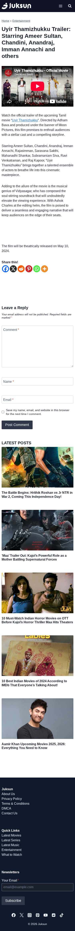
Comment (11, 329)
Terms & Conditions (15, 803)
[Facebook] (5, 268)
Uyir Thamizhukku (25, 120)
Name (8, 381)
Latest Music (10, 845)
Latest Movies (11, 835)
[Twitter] (22, 915)
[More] (44, 268)
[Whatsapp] (36, 268)
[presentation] (37, 467)
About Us (8, 794)
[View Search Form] (69, 6)
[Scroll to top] (65, 923)
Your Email (10, 880)
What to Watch (12, 854)
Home (5, 20)
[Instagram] (30, 915)
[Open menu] (60, 6)
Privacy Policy (12, 798)
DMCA (6, 808)
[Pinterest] (28, 268)
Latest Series (11, 840)
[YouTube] (46, 915)
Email (8, 399)
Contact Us (9, 813)
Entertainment (21, 20)
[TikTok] (62, 915)
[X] (13, 268)
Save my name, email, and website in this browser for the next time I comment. (37, 412)
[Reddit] (21, 268)
